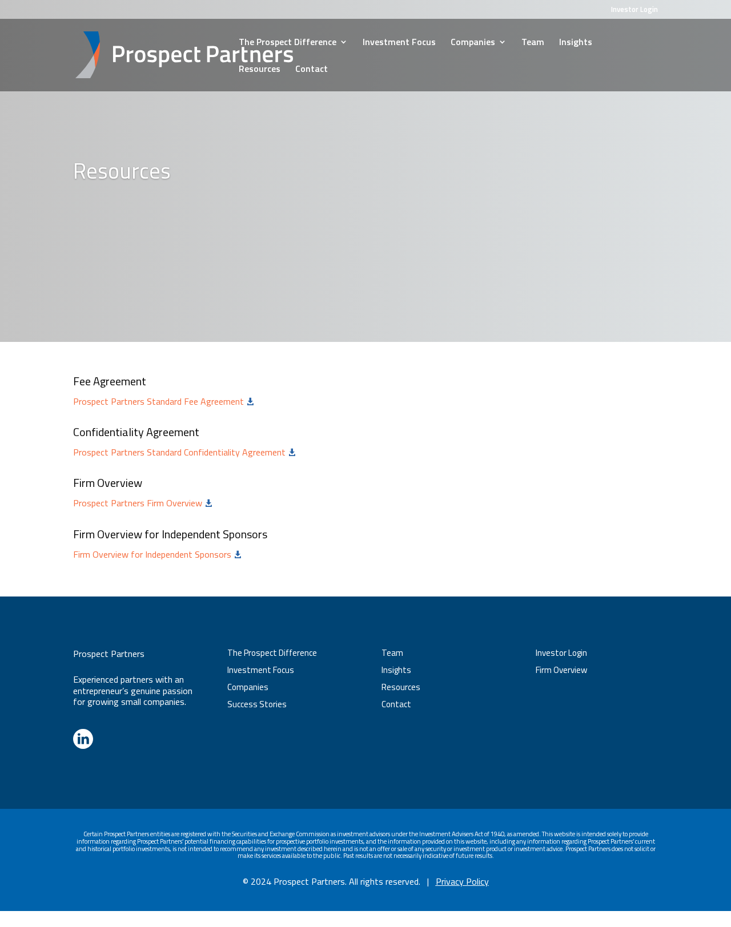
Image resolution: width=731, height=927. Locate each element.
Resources (259, 70)
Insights (575, 43)
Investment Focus (399, 43)
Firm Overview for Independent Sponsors (157, 554)
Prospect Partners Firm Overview (142, 503)
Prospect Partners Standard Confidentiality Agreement (184, 452)
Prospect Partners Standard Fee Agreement (163, 401)
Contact (311, 70)
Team (532, 43)
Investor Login (634, 10)
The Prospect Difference (287, 43)
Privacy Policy (462, 881)
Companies (473, 43)
